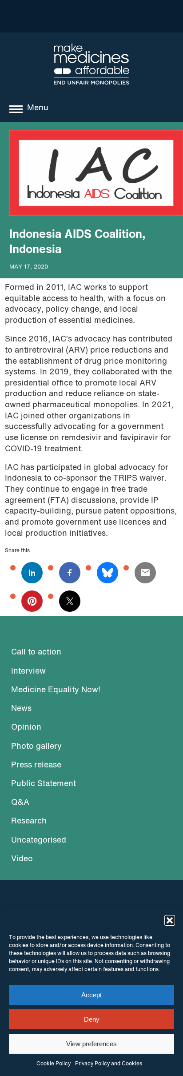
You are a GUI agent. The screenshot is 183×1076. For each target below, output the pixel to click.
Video (22, 859)
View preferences (91, 1044)
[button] (169, 920)
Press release (36, 765)
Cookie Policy (53, 1064)
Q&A (20, 803)
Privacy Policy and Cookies (108, 1064)
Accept (91, 995)
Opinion (26, 727)
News (21, 709)
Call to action (36, 652)
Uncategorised (38, 840)
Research (29, 821)
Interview (28, 671)
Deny (91, 1019)
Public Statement (43, 784)
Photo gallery (36, 747)
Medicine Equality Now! (55, 690)
